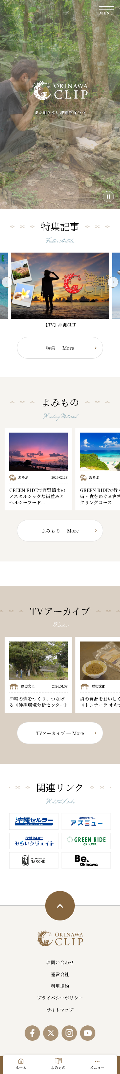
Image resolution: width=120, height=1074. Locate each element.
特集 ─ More (60, 348)
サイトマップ (60, 1009)
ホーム (20, 1067)
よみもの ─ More (60, 530)
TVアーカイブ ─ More (60, 733)
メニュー (97, 1067)
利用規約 (60, 986)
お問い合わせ (60, 962)
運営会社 (60, 974)
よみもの (58, 1067)
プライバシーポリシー (60, 997)
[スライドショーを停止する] (108, 196)
